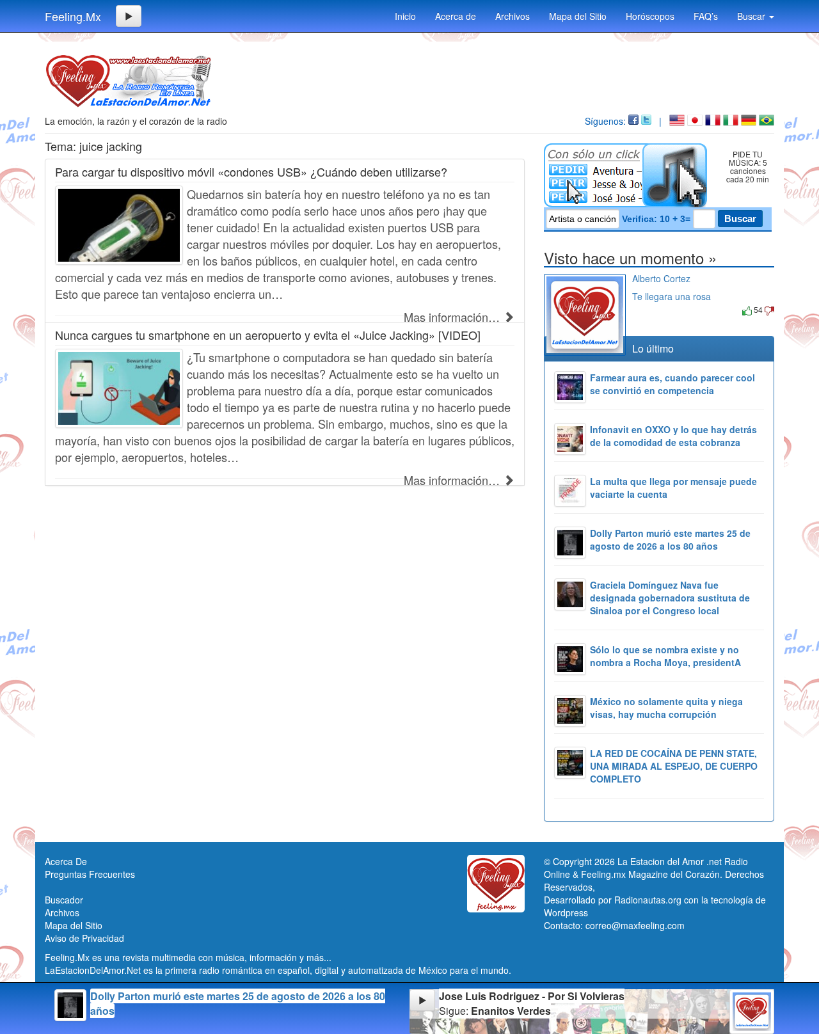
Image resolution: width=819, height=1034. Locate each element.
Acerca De (66, 861)
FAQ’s (706, 16)
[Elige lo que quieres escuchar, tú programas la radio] (628, 175)
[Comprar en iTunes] (646, 309)
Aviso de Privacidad (84, 938)
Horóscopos (650, 16)
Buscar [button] (752, 16)
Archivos (512, 16)
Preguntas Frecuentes (90, 874)
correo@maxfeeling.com (635, 925)
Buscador (64, 899)
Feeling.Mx (73, 16)
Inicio (405, 16)
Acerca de (455, 16)
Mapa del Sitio (578, 16)
